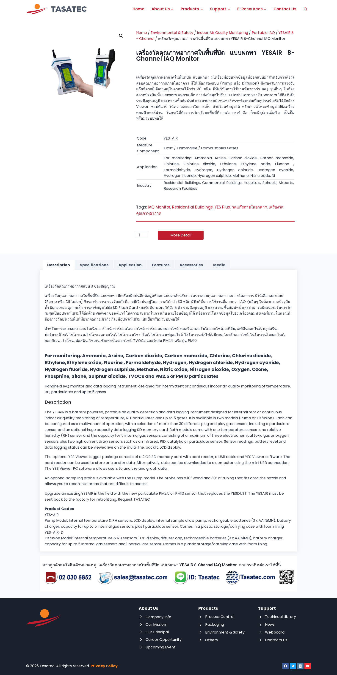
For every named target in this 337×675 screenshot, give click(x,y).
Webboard (275, 632)
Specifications (94, 265)
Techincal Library (280, 616)
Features (160, 265)
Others (211, 640)
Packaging (214, 624)
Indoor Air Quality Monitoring (222, 32)
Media (219, 265)
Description (58, 265)
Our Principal (157, 632)
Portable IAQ (263, 32)
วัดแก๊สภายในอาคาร (249, 207)
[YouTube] (307, 666)
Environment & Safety (225, 632)
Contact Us (284, 9)
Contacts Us (276, 640)
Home (138, 9)
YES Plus (222, 207)
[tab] (59, 265)
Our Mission (156, 624)
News (270, 624)
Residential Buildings (192, 207)
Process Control (219, 616)
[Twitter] (293, 666)
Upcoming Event (160, 647)
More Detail (180, 235)
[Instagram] (300, 666)
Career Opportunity (164, 639)
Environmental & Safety (172, 32)
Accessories (191, 265)
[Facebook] (285, 666)
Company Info (158, 617)
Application (130, 265)
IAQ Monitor (159, 207)
